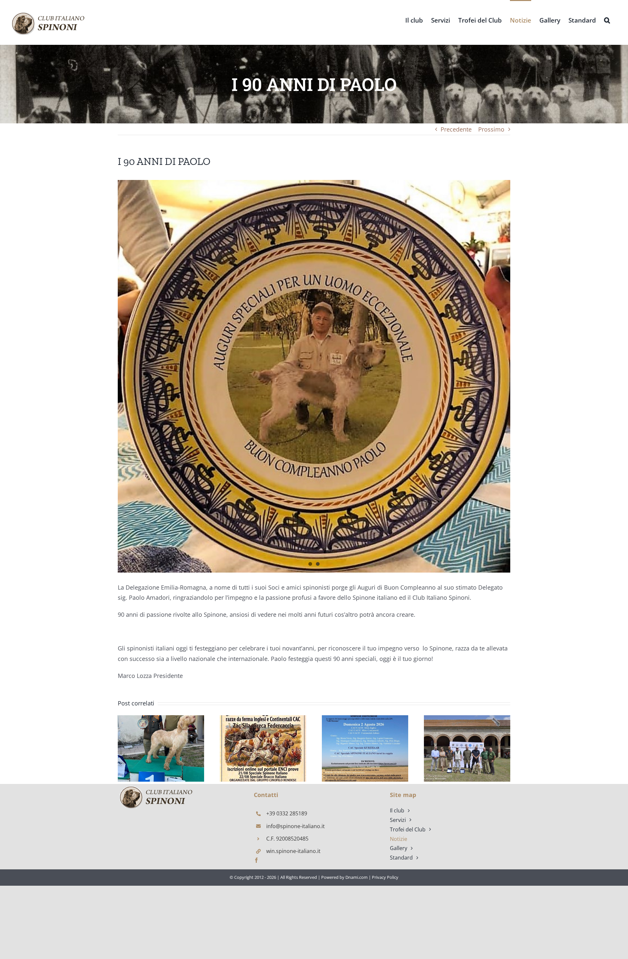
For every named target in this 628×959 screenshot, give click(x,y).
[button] (607, 20)
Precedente (456, 129)
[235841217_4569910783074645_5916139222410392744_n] (314, 376)
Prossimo (491, 129)
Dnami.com (356, 877)
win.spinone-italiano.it (293, 851)
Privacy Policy (385, 877)
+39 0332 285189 (286, 813)
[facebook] (256, 860)
